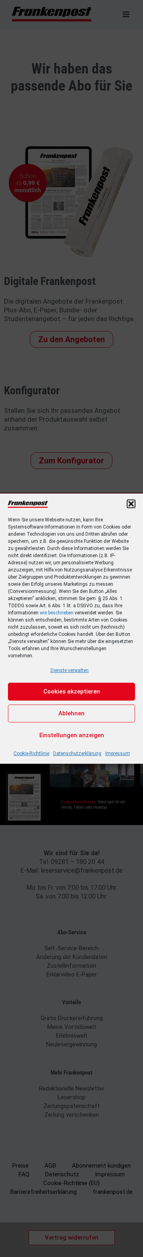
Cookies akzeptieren (71, 691)
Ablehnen (71, 713)
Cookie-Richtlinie (31, 753)
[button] (131, 503)
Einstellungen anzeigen (71, 735)
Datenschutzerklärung (77, 753)
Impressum (117, 753)
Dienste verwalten (69, 670)
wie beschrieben (56, 612)
